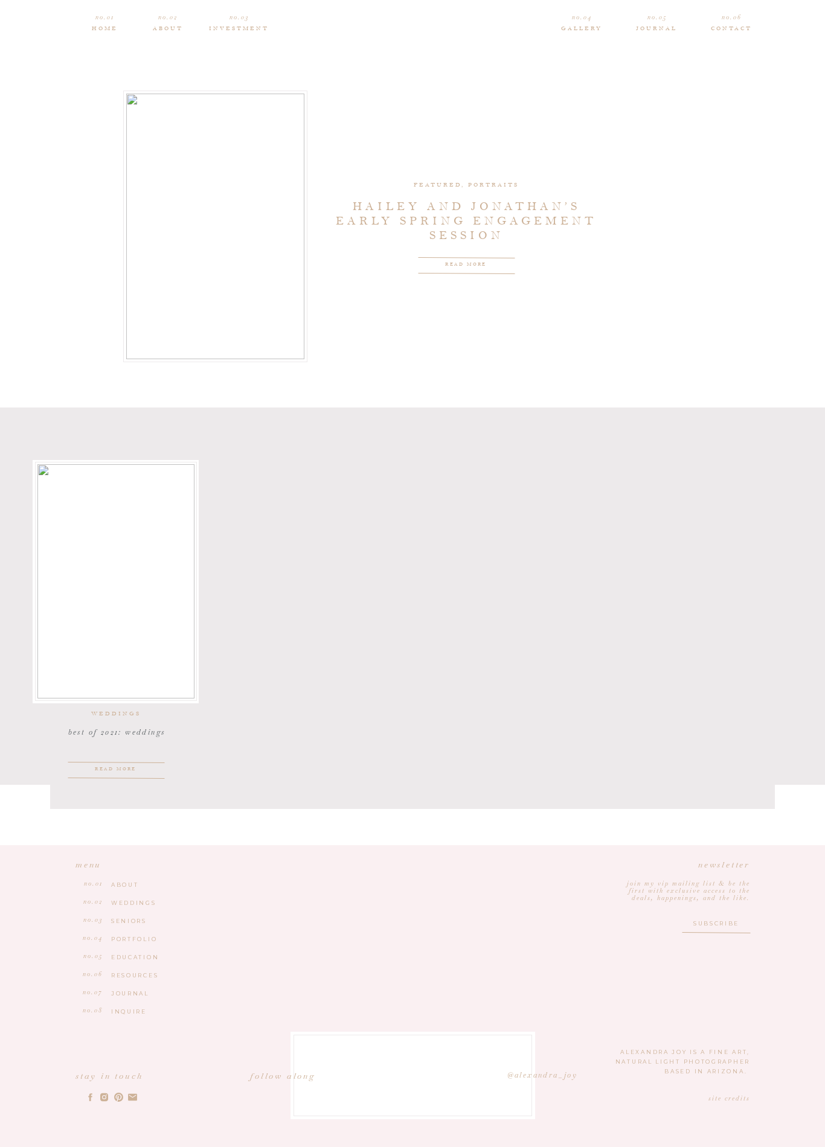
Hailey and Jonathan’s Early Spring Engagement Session (466, 221)
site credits (729, 1098)
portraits (493, 185)
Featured (437, 185)
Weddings (116, 714)
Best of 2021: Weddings (116, 732)
